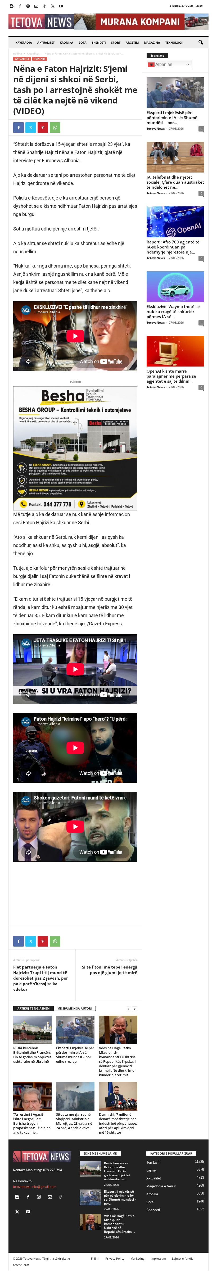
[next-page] (134, 1008)
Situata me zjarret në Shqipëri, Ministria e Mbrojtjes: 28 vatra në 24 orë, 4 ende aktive (74, 1121)
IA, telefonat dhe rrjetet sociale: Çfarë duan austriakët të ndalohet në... (175, 182)
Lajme (151, 1170)
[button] (200, 42)
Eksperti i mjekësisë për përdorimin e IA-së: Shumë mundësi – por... (172, 117)
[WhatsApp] (55, 127)
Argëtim (132, 42)
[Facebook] (20, 6)
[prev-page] (128, 1008)
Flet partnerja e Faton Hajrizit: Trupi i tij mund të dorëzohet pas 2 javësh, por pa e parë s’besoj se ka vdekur (40, 978)
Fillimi (95, 1258)
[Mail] (36, 6)
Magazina (152, 42)
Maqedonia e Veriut (161, 1186)
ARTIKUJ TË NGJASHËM (33, 1008)
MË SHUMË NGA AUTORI (74, 1008)
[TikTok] (44, 6)
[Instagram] (28, 6)
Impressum (158, 1258)
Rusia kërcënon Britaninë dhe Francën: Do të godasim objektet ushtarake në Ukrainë (32, 1055)
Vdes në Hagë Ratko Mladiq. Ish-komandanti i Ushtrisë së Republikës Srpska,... (119, 1224)
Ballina (17, 53)
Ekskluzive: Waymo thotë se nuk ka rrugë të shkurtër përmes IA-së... (173, 311)
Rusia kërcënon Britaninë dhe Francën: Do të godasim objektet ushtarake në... (117, 1171)
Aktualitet (46, 42)
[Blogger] (11, 6)
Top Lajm (39, 59)
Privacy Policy (114, 1258)
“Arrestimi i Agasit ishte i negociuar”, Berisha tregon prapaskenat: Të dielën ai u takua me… (32, 1123)
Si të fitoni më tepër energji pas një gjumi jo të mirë (109, 969)
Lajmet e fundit (182, 1258)
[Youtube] (61, 6)
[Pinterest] (43, 127)
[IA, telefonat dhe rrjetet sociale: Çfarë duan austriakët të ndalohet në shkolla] (175, 157)
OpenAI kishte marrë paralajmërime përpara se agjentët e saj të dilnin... (171, 376)
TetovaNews (156, 128)
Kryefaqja (24, 42)
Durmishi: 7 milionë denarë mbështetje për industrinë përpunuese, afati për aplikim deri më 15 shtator (118, 1123)
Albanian (163, 64)
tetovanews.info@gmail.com (34, 1187)
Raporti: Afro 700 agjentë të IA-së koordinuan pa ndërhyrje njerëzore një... (173, 247)
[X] (52, 6)
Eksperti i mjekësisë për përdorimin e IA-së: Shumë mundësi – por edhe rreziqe (75, 1055)
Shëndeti (99, 42)
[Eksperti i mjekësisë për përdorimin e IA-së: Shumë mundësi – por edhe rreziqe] (75, 1030)
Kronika (66, 42)
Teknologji (174, 42)
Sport (115, 42)
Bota (83, 42)
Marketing (137, 1258)
